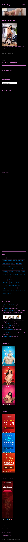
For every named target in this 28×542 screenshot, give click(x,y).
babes (13, 258)
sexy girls (11, 285)
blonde (15, 260)
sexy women (13, 288)
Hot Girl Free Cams (7, 535)
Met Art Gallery (7, 325)
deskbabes (21, 260)
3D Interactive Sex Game (9, 305)
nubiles (5, 279)
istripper (5, 271)
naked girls (14, 277)
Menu (23, 4)
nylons (16, 279)
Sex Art (12, 282)
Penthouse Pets (7, 331)
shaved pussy (6, 290)
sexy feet (5, 285)
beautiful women (7, 260)
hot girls (9, 53)
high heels (15, 266)
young (9, 293)
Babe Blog (6, 5)
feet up (13, 263)
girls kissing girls (7, 266)
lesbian (23, 271)
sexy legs (17, 285)
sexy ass (17, 282)
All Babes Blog (20, 51)
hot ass (21, 266)
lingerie (12, 274)
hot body (5, 268)
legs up (18, 271)
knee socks (11, 271)
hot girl (11, 268)
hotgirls (22, 268)
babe (8, 258)
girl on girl (19, 263)
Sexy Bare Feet (7, 336)
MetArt (17, 274)
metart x (22, 274)
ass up (4, 258)
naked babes (6, 277)
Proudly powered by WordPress (13, 539)
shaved (20, 288)
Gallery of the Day (6, 532)
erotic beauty (6, 263)
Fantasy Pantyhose (8, 310)
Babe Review (6, 308)
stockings (18, 290)
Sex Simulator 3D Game (9, 332)
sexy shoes (5, 288)
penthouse (5, 282)
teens (4, 293)
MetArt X (5, 327)
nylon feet (10, 279)
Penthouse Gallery (8, 329)
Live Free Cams (7, 323)
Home (3, 525)
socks (12, 290)
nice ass (20, 277)
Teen (12, 53)
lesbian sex (5, 274)
